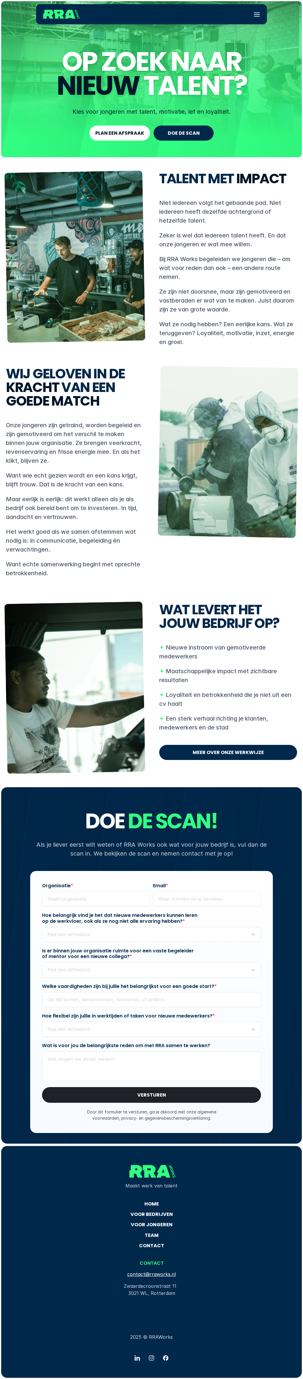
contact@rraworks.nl (151, 1274)
